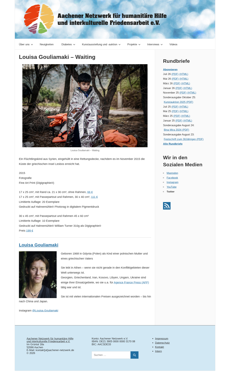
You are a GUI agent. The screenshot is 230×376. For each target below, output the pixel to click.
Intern (158, 351)
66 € (90, 192)
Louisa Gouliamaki (38, 244)
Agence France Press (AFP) (131, 282)
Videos (173, 44)
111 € (94, 196)
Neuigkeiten (47, 44)
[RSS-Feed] (167, 208)
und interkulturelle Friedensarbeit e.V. (48, 341)
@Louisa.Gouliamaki (45, 310)
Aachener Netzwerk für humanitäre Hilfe (50, 338)
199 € (29, 230)
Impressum (161, 338)
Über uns (24, 44)
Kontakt (159, 347)
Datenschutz (162, 342)
